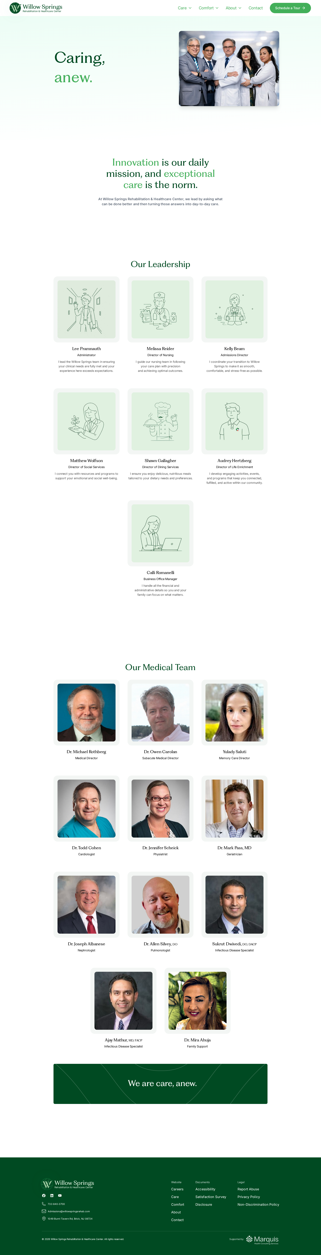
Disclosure (203, 1205)
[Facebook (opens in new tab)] (44, 1195)
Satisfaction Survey (210, 1197)
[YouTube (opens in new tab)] (60, 1195)
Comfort (206, 8)
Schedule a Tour (287, 8)
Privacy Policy (249, 1197)
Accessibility (205, 1189)
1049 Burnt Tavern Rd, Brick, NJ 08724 (70, 1218)
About (231, 8)
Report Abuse (248, 1189)
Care (182, 8)
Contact (256, 8)
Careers (177, 1189)
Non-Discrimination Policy (258, 1205)
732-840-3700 (56, 1204)
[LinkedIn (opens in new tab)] (52, 1195)
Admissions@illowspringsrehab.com (69, 1211)
